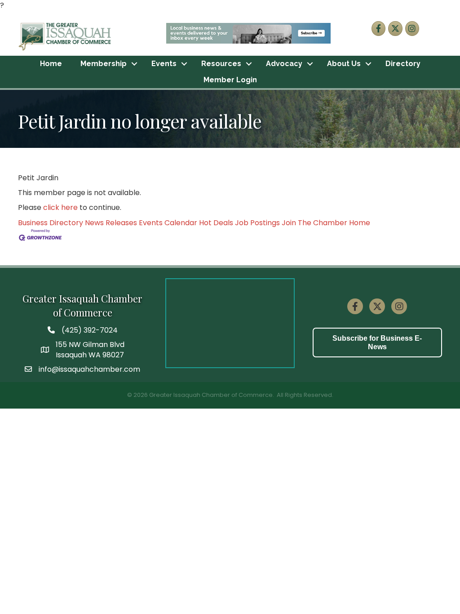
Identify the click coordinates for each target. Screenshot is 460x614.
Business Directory (50, 223)
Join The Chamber (314, 223)
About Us (344, 63)
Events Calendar (168, 223)
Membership (103, 63)
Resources (221, 63)
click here (60, 207)
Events (164, 63)
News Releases (111, 223)
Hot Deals (216, 223)
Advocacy (284, 63)
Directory (402, 63)
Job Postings (257, 223)
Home (51, 63)
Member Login (230, 80)
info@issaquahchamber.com (89, 369)
